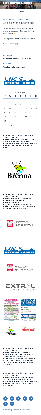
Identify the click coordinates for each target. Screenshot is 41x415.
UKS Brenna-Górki (18, 3)
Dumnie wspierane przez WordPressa (17, 410)
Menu (21, 12)
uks (26, 19)
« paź (10, 125)
